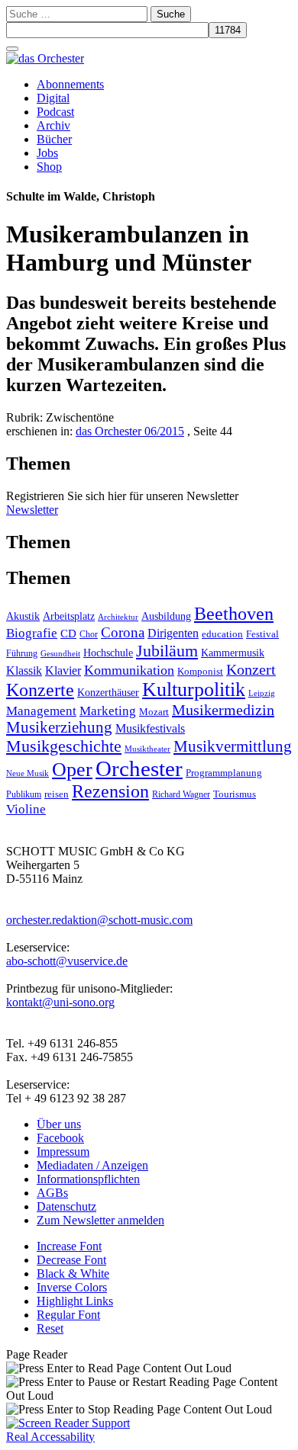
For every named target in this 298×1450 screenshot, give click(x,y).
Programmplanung (224, 773)
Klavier (63, 670)
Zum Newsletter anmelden (100, 1220)
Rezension (110, 791)
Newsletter (32, 509)
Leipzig (261, 693)
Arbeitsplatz (69, 616)
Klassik (24, 670)
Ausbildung (166, 616)
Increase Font (69, 1246)
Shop (49, 166)
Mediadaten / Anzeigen (92, 1165)
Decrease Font (71, 1259)
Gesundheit (60, 653)
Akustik (23, 616)
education (222, 634)
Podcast (55, 111)
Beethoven (234, 614)
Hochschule (108, 653)
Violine (26, 809)
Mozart (154, 711)
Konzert (251, 669)
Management (41, 711)
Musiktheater (147, 748)
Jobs (47, 152)
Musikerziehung (59, 727)
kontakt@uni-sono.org (60, 1002)
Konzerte (40, 690)
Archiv (53, 125)
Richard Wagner (181, 794)
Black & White (73, 1273)
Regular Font (68, 1314)
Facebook (60, 1137)
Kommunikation (129, 670)
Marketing (107, 711)
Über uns (59, 1124)
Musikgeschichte (63, 745)
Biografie (31, 633)
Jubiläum (167, 650)
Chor (88, 635)
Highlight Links (75, 1300)
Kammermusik (232, 652)
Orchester (139, 768)
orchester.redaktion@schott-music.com (99, 919)
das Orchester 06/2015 (130, 431)
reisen (56, 794)
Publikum (23, 794)
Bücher (54, 139)
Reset (50, 1328)
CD (68, 633)
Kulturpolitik (193, 689)
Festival (262, 634)
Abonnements (70, 84)
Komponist (200, 671)
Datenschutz (66, 1206)
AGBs (52, 1192)
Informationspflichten (88, 1179)
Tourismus (234, 794)
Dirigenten (173, 633)
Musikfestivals (150, 728)
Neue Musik (27, 773)
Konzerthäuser (108, 692)
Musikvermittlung (232, 746)
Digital (53, 97)
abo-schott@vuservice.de (67, 960)
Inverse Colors (72, 1287)
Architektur (118, 617)
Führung (21, 653)
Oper (72, 770)
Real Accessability (50, 1436)
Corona (122, 632)
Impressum (63, 1151)
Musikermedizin (223, 709)
